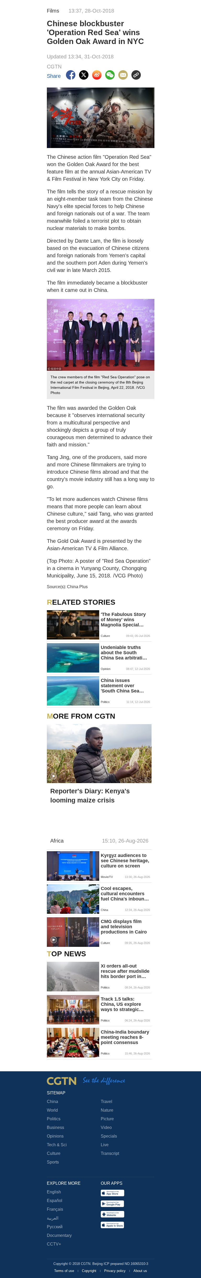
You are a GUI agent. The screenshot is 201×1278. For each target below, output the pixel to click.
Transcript (110, 1153)
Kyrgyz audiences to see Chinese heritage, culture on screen (125, 861)
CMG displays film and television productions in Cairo (124, 927)
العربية (52, 1218)
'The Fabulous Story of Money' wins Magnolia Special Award (123, 619)
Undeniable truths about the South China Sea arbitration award (124, 652)
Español (54, 1200)
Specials (109, 1136)
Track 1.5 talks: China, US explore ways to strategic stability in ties (121, 1004)
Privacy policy (115, 1271)
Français (55, 1209)
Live (105, 1145)
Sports (53, 1162)
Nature (107, 1110)
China (52, 1101)
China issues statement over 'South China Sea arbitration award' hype (120, 685)
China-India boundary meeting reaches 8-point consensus (125, 1037)
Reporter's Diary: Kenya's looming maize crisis (90, 795)
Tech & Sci (57, 1145)
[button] (53, 776)
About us (140, 1271)
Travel (106, 1101)
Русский (55, 1227)
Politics (53, 1119)
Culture (53, 1153)
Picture (107, 1119)
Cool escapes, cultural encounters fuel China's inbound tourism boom (124, 894)
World (52, 1110)
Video (106, 1127)
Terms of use (64, 1271)
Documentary (59, 1235)
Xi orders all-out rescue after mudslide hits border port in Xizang (125, 971)
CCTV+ (54, 1244)
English (54, 1192)
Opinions (55, 1136)
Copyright (89, 1271)
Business (55, 1127)
